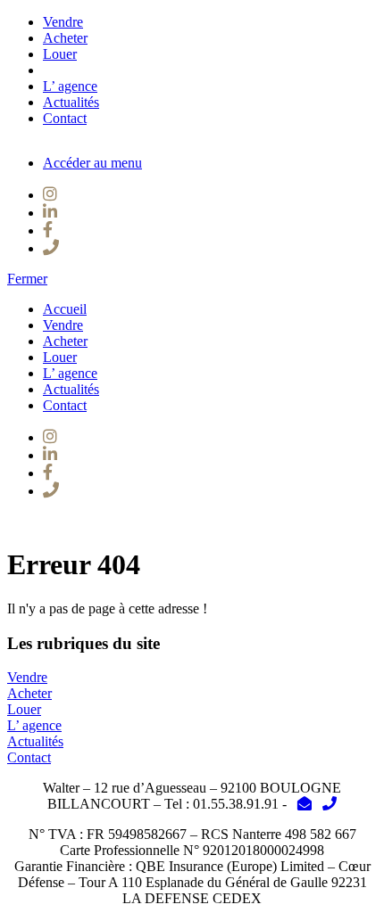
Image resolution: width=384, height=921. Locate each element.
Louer (60, 54)
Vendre (63, 21)
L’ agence (70, 86)
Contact (65, 118)
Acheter (65, 37)
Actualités (71, 102)
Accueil (65, 309)
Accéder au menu (92, 162)
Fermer (27, 278)
